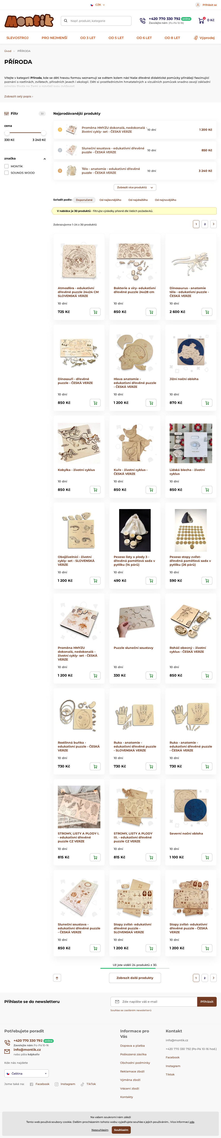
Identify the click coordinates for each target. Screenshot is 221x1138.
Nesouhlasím (100, 1130)
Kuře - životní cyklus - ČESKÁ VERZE (130, 472)
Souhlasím (121, 1130)
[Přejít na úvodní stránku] (29, 21)
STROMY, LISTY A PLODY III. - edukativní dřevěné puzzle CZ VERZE (133, 837)
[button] (135, 187)
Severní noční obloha (186, 833)
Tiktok (170, 1074)
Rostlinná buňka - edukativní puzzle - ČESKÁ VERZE (79, 746)
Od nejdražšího (138, 199)
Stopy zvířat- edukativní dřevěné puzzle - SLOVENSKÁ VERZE (132, 928)
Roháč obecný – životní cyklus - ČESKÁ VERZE (188, 650)
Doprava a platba (132, 1045)
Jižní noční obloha (184, 379)
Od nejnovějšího (165, 199)
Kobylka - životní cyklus (76, 470)
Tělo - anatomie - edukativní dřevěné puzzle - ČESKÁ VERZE (111, 171)
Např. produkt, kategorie (88, 21)
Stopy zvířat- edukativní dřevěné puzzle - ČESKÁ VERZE (189, 928)
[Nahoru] (57, 978)
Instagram (68, 1084)
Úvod (7, 51)
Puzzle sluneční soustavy (133, 648)
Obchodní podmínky (135, 1062)
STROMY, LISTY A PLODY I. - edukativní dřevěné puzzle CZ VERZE (78, 837)
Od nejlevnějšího (110, 199)
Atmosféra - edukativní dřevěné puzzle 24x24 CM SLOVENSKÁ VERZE (78, 292)
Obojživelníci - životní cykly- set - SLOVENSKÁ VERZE (76, 561)
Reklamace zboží (132, 1071)
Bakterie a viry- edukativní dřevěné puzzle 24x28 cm (135, 290)
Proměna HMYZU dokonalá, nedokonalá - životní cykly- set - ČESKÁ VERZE (114, 130)
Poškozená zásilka (133, 1054)
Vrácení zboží (129, 1088)
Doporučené (84, 199)
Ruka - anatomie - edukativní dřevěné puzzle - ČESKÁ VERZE (191, 746)
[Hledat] (66, 21)
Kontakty (126, 1097)
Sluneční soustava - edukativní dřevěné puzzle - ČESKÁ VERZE (113, 150)
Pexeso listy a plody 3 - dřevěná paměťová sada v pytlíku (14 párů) (134, 561)
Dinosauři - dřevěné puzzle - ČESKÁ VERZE (75, 381)
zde (192, 1121)
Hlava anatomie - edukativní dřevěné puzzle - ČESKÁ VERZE (135, 383)
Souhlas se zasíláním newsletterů (130, 1010)
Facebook (42, 1084)
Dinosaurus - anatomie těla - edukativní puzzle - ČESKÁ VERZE (189, 292)
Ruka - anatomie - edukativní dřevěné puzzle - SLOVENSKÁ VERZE (135, 746)
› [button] (18, 96)
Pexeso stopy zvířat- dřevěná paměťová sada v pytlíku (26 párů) (190, 561)
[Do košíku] (95, 312)
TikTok (91, 1084)
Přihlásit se (210, 4)
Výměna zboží (130, 1080)
